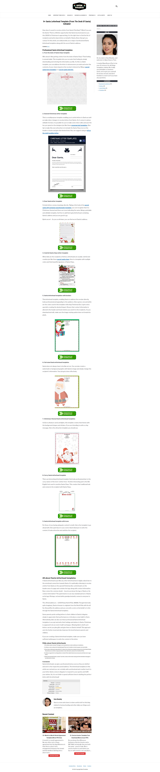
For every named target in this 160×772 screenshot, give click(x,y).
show (48, 46)
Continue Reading (54, 755)
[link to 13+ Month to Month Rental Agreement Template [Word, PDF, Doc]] (54, 725)
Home (49, 15)
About (84, 766)
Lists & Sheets (101, 15)
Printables (92, 15)
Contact (89, 766)
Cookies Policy (72, 766)
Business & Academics (80, 15)
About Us (109, 15)
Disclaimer (79, 766)
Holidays (69, 15)
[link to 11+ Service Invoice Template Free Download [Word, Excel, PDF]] (80, 725)
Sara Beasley (58, 699)
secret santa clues (63, 259)
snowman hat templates (79, 125)
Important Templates (58, 15)
